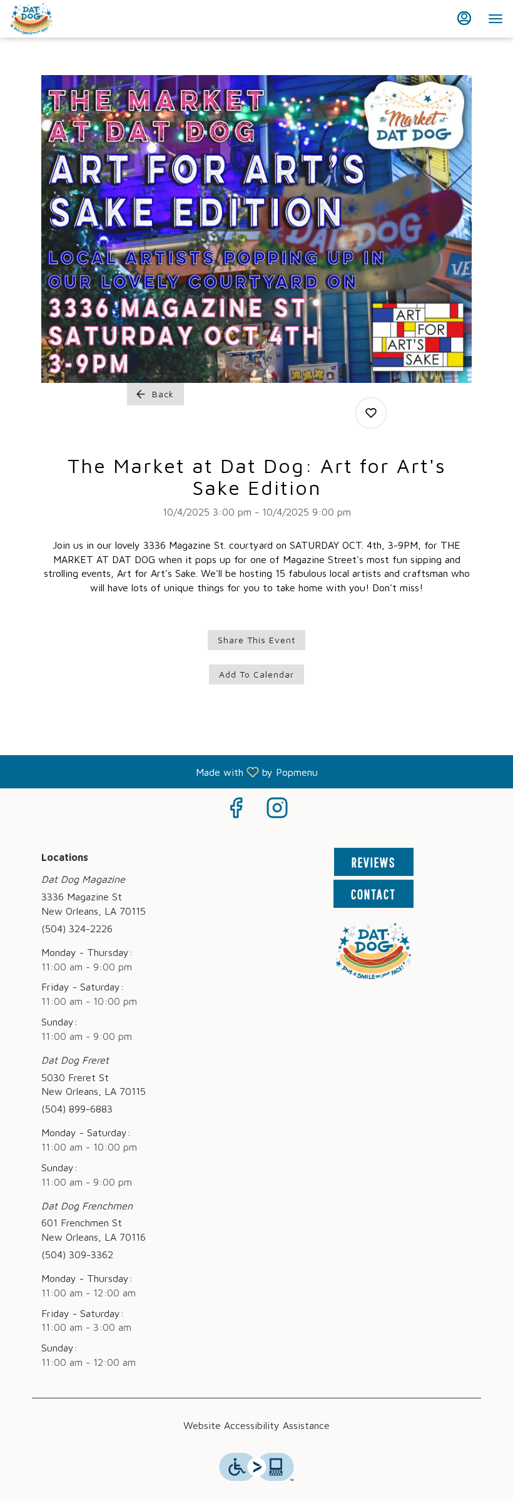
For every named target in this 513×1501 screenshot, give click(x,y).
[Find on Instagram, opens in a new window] (277, 811)
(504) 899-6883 (77, 1108)
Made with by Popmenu (163, 772)
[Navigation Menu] (495, 18)
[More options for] (371, 413)
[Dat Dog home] (66, 18)
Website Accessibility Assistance (256, 1425)
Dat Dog (373, 951)
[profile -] (464, 18)
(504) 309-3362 (77, 1254)
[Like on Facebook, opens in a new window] (236, 811)
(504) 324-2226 (77, 928)
